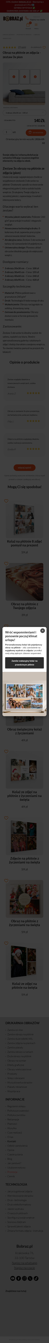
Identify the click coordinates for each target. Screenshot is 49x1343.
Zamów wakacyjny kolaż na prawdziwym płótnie (24, 663)
